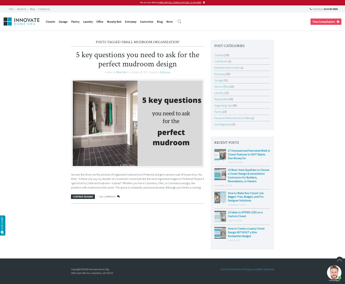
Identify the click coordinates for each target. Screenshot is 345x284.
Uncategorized (223, 124)
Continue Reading (83, 196)
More (169, 21)
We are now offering (170, 2)
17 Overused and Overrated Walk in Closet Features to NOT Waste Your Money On (249, 154)
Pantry (75, 21)
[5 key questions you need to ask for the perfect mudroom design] (138, 123)
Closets (50, 21)
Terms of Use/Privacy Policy (234, 269)
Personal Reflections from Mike (232, 118)
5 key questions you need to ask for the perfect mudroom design (137, 59)
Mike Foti (121, 72)
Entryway (130, 21)
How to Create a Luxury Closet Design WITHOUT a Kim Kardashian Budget (246, 232)
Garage (63, 21)
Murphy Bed (114, 21)
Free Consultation (324, 21)
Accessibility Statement (262, 269)
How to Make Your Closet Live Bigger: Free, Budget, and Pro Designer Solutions (246, 196)
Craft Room (221, 61)
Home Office (221, 86)
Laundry (88, 21)
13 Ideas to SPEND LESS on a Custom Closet (245, 214)
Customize (146, 21)
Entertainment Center (227, 67)
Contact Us (44, 9)
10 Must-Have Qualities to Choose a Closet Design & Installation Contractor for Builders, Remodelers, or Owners (248, 175)
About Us (21, 9)
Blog (32, 9)
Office (99, 21)
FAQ (11, 9)
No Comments (108, 196)
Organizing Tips (223, 105)
